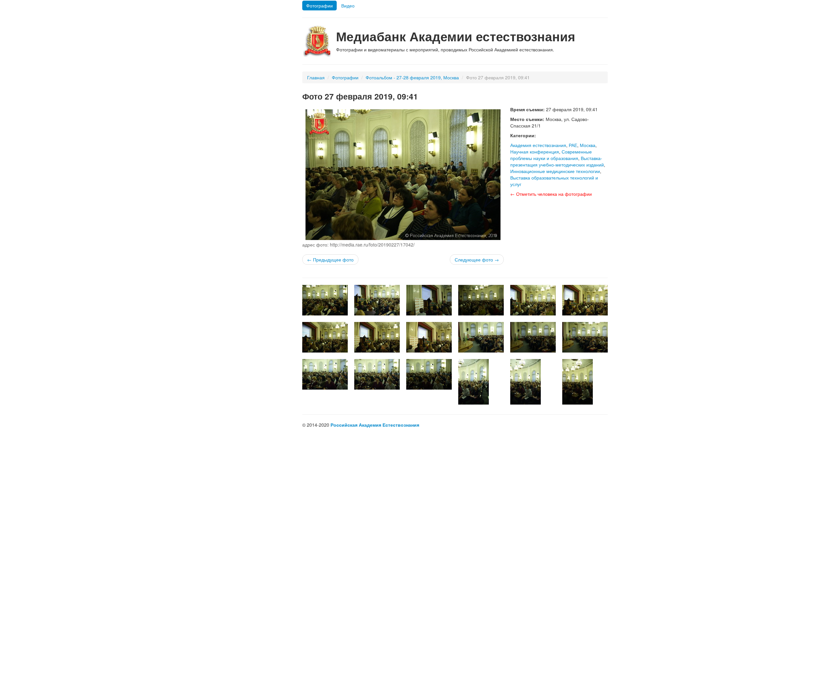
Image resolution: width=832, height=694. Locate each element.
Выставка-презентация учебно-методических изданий (557, 161)
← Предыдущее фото (330, 259)
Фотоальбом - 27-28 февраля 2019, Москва (412, 77)
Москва (587, 145)
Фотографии (319, 5)
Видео (348, 5)
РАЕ (573, 145)
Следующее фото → (477, 259)
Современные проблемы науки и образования (551, 154)
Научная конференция (534, 151)
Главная (316, 77)
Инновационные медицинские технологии (555, 171)
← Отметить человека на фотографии (551, 194)
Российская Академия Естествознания (375, 424)
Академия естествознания (538, 145)
